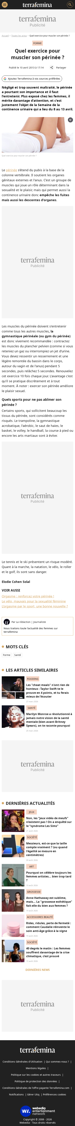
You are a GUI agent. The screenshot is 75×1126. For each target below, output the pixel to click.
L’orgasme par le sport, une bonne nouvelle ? (35, 606)
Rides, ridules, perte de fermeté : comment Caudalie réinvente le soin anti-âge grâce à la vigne (48, 927)
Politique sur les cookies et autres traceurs (36, 1074)
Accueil (5, 35)
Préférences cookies (54, 1094)
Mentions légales (36, 1068)
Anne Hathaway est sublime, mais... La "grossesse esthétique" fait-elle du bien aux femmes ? (49, 902)
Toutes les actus (19, 35)
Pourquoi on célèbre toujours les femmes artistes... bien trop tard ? (48, 876)
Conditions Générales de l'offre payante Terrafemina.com (35, 1088)
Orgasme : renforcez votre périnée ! (28, 596)
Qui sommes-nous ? (57, 1061)
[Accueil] (37, 4)
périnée (11, 170)
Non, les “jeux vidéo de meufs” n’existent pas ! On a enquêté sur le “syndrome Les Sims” (49, 822)
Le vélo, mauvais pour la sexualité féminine (34, 601)
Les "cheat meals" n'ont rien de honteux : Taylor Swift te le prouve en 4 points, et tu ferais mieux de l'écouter (47, 690)
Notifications (16, 1094)
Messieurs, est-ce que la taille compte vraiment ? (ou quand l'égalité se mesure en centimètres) (46, 849)
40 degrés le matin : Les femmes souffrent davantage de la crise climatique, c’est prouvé (48, 952)
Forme (6, 655)
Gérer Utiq (33, 1094)
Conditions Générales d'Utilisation (22, 1061)
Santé (17, 655)
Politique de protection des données (36, 1081)
